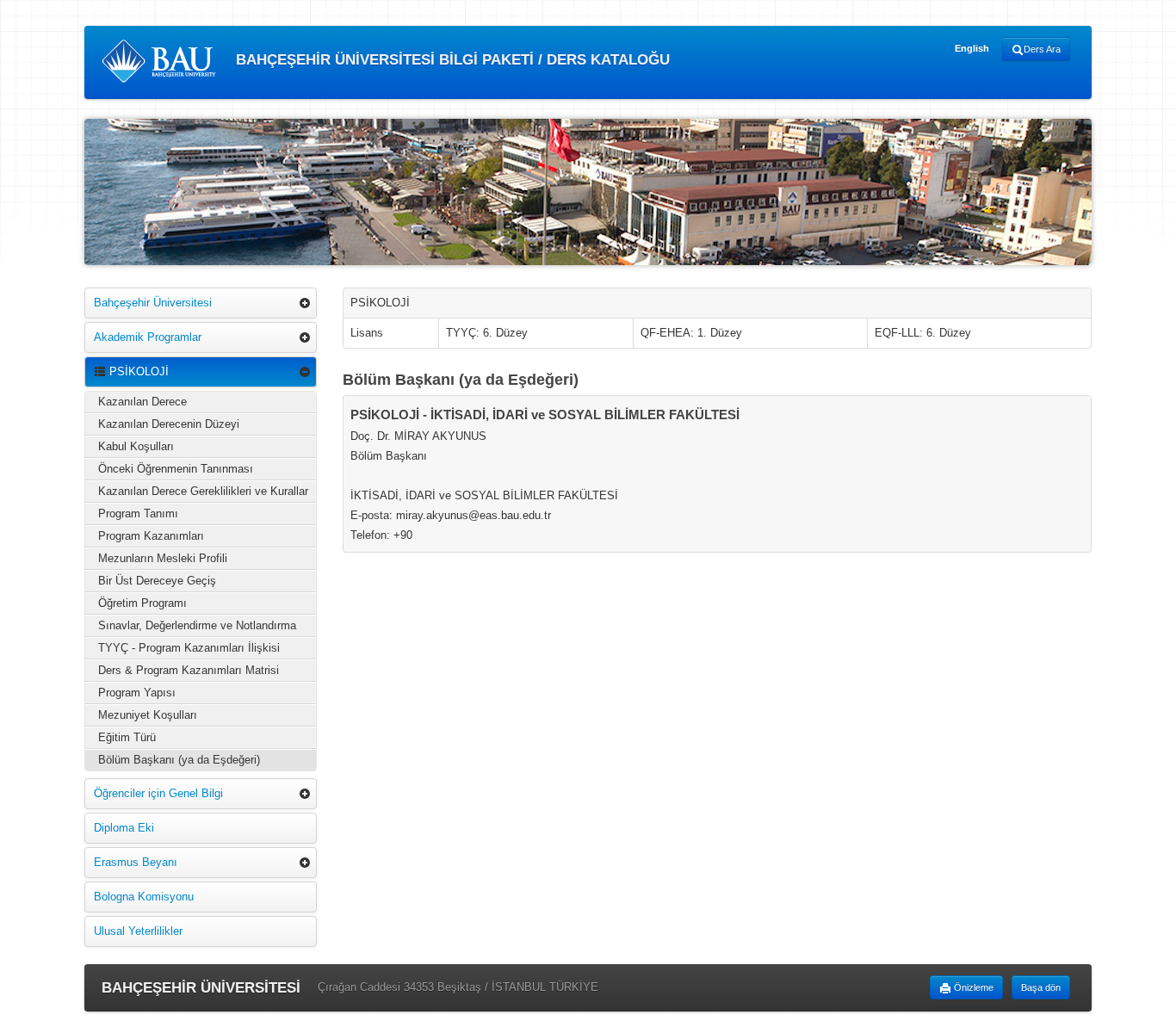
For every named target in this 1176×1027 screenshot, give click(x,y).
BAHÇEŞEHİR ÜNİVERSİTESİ (201, 988)
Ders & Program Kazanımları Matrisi (188, 670)
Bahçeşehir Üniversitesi (153, 302)
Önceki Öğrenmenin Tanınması (175, 468)
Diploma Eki (124, 827)
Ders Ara (1042, 49)
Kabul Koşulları (136, 446)
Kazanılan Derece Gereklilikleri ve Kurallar (203, 491)
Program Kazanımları (151, 535)
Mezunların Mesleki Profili (162, 558)
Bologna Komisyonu (144, 896)
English (972, 48)
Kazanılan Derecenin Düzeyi (168, 424)
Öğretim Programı (142, 603)
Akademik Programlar (147, 337)
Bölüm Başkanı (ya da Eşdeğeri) (179, 759)
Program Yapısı (137, 692)
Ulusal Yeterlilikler (138, 931)
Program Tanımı (138, 513)
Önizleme (972, 987)
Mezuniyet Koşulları (147, 714)
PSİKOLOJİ (137, 371)
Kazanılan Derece (142, 401)
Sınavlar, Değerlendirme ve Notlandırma (197, 625)
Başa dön (1041, 987)
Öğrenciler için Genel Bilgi (158, 793)
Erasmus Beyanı (135, 862)
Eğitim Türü (127, 737)
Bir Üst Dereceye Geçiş (157, 580)
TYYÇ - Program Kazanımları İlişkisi (189, 647)
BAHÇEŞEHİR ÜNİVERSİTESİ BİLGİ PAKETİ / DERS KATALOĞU (451, 60)
